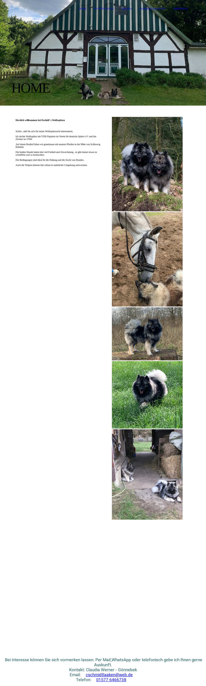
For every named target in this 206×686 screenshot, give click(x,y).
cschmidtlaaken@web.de (109, 674)
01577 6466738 (111, 679)
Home (82, 8)
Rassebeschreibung (152, 8)
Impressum (180, 8)
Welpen (127, 8)
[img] (103, 53)
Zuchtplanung (104, 8)
